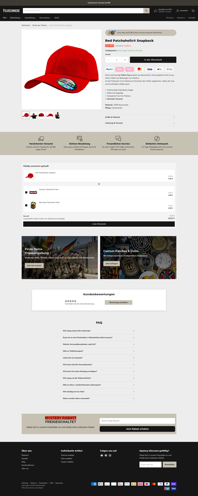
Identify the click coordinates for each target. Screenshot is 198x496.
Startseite (26, 25)
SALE (56, 18)
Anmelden (170, 464)
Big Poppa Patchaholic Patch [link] (49, 202)
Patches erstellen (67, 455)
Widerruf (33, 483)
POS (23, 488)
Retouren (181, 18)
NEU (5, 18)
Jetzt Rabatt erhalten (137, 429)
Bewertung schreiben (118, 302)
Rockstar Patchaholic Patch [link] (48, 189)
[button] (25, 115)
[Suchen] (146, 10)
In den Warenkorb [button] (99, 224)
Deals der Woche (39, 25)
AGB (51, 483)
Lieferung (25, 483)
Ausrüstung (30, 18)
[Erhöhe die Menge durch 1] (125, 60)
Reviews (170, 18)
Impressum (59, 483)
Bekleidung (15, 18)
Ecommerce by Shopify (35, 488)
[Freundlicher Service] (118, 143)
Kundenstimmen (28, 465)
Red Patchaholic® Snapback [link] (45, 173)
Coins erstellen (66, 458)
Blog (23, 462)
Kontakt (191, 18)
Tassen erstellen (67, 462)
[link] (29, 176)
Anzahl (107, 54)
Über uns (25, 468)
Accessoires (44, 18)
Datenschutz (43, 483)
